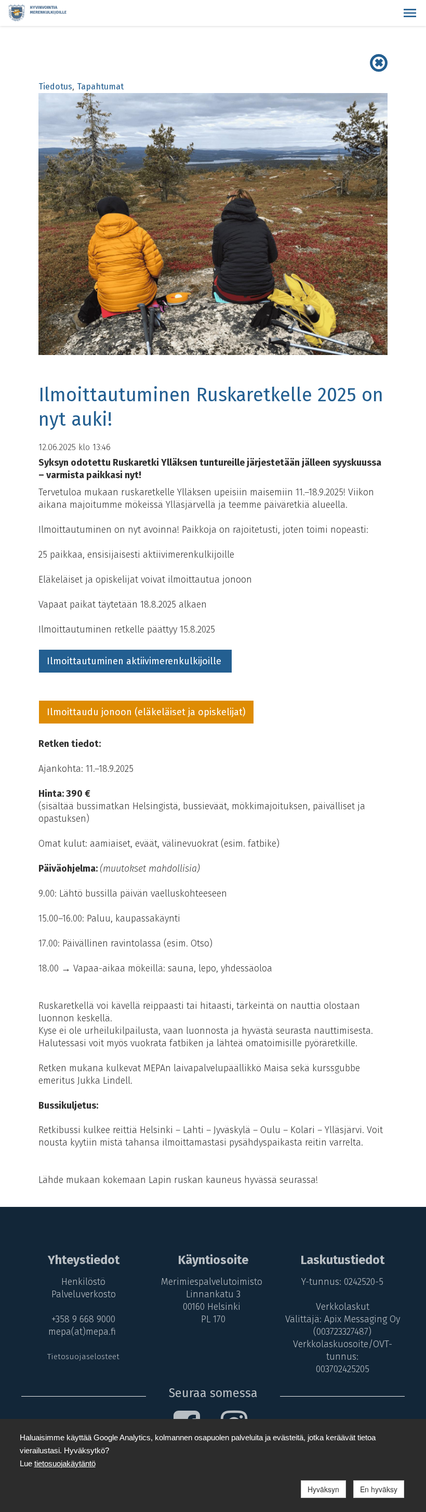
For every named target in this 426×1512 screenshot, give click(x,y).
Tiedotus (55, 86)
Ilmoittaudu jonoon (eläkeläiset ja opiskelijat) (146, 712)
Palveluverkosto (83, 1294)
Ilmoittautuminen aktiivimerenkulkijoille (135, 661)
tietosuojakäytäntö (65, 1463)
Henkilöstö (83, 1281)
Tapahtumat (100, 86)
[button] (410, 13)
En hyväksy (378, 1489)
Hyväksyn (323, 1489)
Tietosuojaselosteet (83, 1356)
